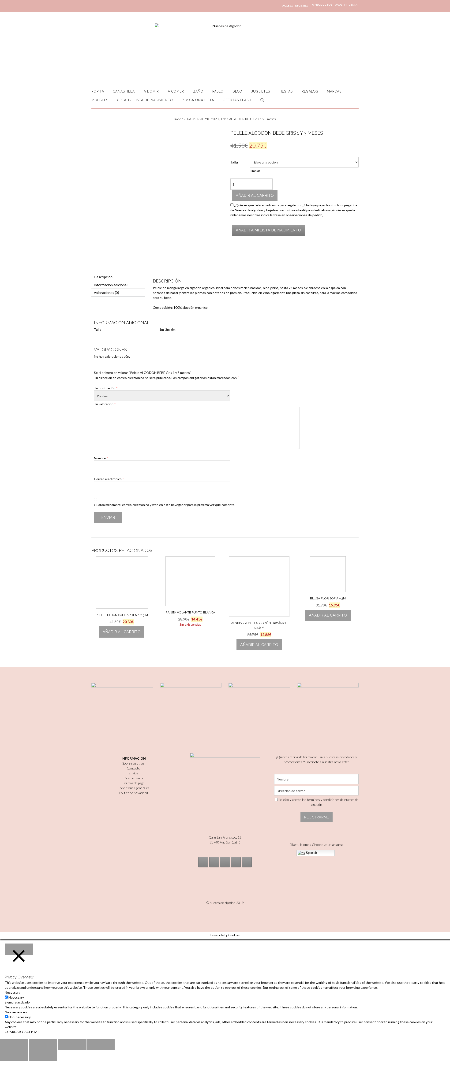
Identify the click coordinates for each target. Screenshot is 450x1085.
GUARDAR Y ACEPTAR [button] (22, 1032)
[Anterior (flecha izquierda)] (14, 1055)
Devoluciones (133, 778)
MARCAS (334, 91)
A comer (176, 91)
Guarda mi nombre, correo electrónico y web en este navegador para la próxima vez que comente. (164, 505)
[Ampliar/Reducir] (100, 1044)
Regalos (310, 91)
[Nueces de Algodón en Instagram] (203, 862)
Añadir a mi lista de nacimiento (268, 230)
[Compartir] (43, 1044)
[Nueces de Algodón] (225, 51)
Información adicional (111, 285)
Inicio (177, 119)
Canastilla (124, 91)
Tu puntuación (106, 388)
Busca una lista (198, 100)
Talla (234, 162)
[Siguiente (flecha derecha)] (43, 1055)
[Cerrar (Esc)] (14, 1044)
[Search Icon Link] (262, 103)
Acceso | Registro (295, 5)
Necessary (16, 997)
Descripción (103, 277)
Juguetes (260, 91)
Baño (198, 91)
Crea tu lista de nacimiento (145, 100)
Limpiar (255, 171)
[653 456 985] (247, 862)
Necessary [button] (12, 992)
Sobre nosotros (133, 763)
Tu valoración (105, 404)
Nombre (101, 458)
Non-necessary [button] (16, 1012)
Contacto (133, 768)
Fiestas (286, 91)
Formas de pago (134, 783)
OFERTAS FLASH (237, 100)
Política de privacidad (133, 793)
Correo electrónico (109, 479)
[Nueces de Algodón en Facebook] (225, 862)
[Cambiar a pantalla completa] (72, 1044)
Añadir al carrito (255, 195)
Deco (237, 91)
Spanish (311, 853)
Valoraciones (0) (106, 292)
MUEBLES (99, 100)
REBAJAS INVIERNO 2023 (201, 119)
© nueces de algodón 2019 (225, 903)
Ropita (97, 91)
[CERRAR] (19, 949)
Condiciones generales (134, 788)
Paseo (218, 91)
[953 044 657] (236, 862)
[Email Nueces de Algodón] (214, 862)
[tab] (118, 277)
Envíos (133, 773)
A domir (151, 91)
